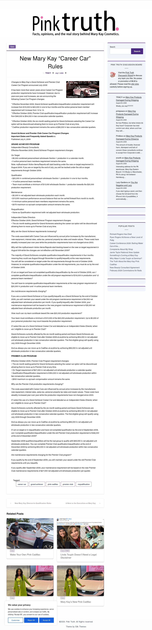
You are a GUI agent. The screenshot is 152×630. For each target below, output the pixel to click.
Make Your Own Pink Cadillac (25, 554)
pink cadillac (53, 484)
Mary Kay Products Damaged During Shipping (127, 114)
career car (22, 484)
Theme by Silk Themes (76, 627)
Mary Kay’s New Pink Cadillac (76, 601)
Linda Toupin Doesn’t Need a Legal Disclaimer (79, 556)
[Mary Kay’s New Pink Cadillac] (80, 580)
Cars (12, 46)
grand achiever (37, 484)
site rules (135, 84)
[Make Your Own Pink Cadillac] (30, 533)
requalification (84, 484)
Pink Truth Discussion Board (126, 74)
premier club (68, 484)
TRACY (48, 73)
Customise (15, 620)
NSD (67, 551)
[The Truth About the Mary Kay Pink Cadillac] (30, 580)
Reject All (31, 620)
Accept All (46, 620)
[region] (31, 613)
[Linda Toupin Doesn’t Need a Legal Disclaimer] (80, 533)
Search (112, 47)
